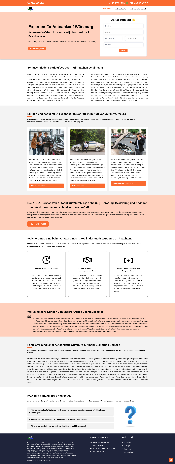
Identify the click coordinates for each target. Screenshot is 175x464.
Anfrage (127, 446)
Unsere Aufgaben (37, 48)
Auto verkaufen (120, 9)
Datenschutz (129, 452)
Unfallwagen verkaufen (122, 183)
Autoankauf (107, 9)
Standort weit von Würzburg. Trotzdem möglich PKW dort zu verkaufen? (59, 419)
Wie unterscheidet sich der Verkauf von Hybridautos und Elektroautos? (58, 426)
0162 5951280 (37, 3)
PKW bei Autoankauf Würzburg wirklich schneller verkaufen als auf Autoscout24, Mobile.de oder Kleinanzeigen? (67, 411)
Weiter (123, 50)
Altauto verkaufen (38, 186)
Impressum (128, 449)
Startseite (127, 442)
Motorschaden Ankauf (138, 9)
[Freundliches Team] (30, 437)
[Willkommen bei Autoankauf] (30, 9)
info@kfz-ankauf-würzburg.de (104, 449)
